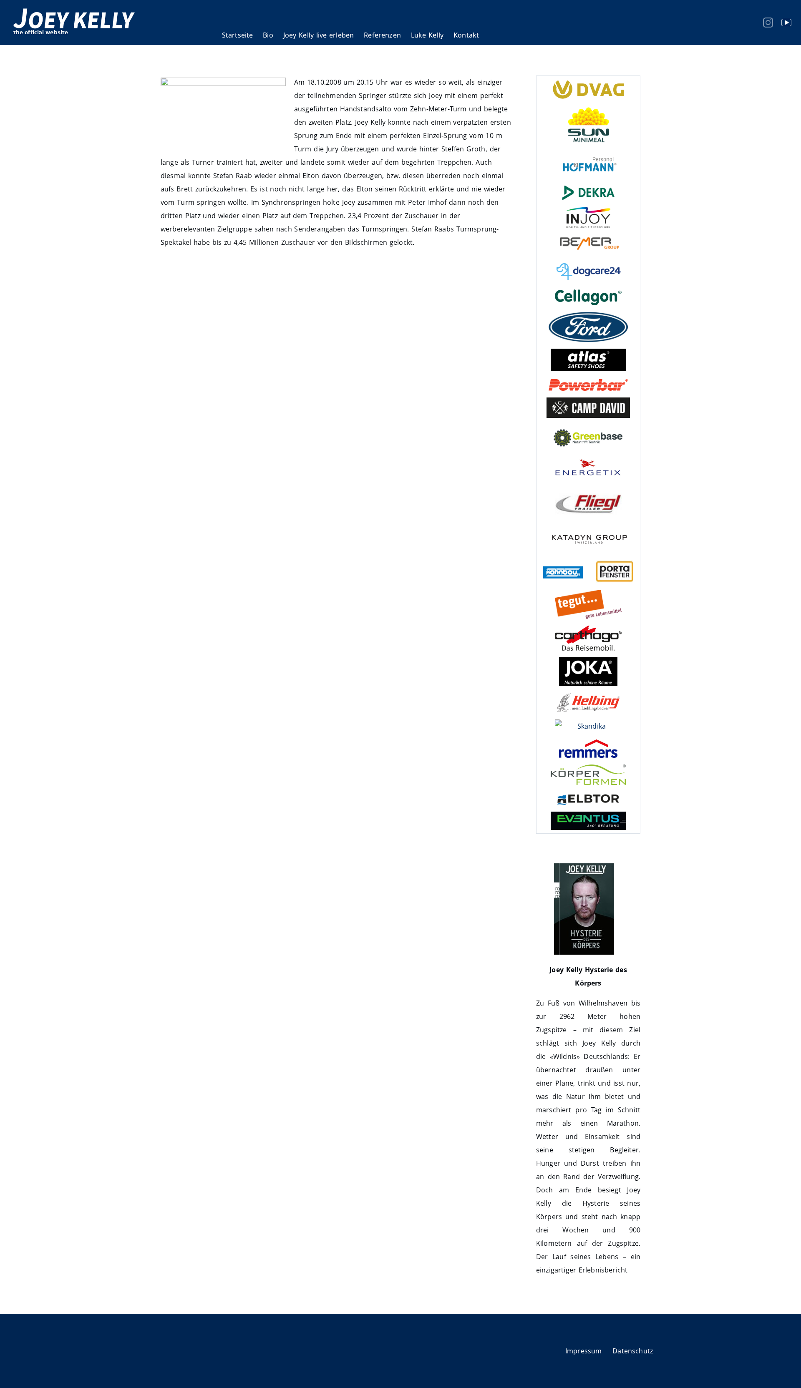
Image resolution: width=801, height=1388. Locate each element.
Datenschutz (632, 1350)
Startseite (237, 35)
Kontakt (466, 35)
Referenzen (382, 35)
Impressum (583, 1350)
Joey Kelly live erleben (318, 35)
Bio (268, 35)
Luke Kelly (427, 35)
